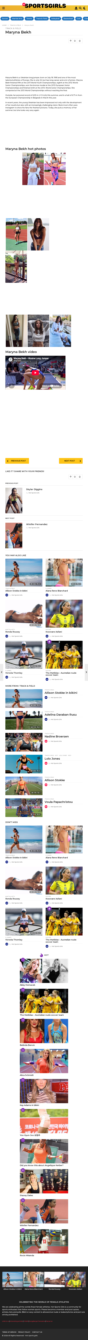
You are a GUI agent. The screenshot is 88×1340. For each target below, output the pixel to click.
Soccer (5, 19)
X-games (49, 588)
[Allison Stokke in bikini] (23, 573)
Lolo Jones (52, 758)
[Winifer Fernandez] (44, 1211)
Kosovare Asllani (54, 632)
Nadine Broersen (57, 736)
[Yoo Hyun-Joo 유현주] (44, 1121)
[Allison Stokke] (23, 786)
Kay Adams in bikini (29, 1105)
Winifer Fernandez (36, 524)
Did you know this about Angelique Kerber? (41, 1165)
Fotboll (26, 1321)
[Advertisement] (44, 60)
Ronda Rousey (12, 632)
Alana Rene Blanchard (57, 591)
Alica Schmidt (27, 1075)
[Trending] (49, 642)
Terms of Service (9, 1332)
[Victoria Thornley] (23, 655)
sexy (69, 755)
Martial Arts (17, 19)
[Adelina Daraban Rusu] (23, 720)
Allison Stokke (55, 780)
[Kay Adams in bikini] (44, 1091)
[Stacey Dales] (44, 1181)
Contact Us (37, 1332)
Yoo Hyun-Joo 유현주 (30, 1135)
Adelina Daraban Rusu (61, 714)
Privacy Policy (24, 1332)
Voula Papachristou (59, 802)
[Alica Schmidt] (44, 1061)
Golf (78, 19)
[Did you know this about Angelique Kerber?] (44, 1151)
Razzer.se (49, 1321)
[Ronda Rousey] (23, 614)
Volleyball (55, 19)
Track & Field (41, 19)
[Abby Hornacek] (44, 971)
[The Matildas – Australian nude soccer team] (64, 655)
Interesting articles (16, 1321)
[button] (3, 8)
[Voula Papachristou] (23, 807)
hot (56, 755)
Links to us (5, 1321)
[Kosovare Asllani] (64, 614)
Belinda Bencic (27, 1045)
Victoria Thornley (13, 673)
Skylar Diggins (34, 489)
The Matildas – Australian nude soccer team (61, 674)
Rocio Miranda (27, 1255)
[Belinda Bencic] (44, 1031)
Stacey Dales (26, 1195)
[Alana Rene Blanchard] (64, 573)
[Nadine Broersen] (23, 742)
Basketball (68, 19)
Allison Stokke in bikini (16, 591)
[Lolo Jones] (23, 764)
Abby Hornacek (27, 985)
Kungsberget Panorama (37, 1321)
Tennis (29, 19)
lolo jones (63, 755)
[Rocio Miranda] (44, 1241)
